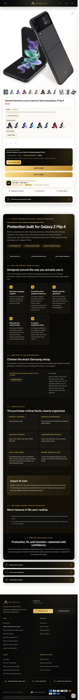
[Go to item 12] (73, 92)
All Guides (6, 659)
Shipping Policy (45, 630)
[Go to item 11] (67, 92)
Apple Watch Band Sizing (11, 670)
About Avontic (44, 659)
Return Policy (44, 626)
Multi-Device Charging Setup (12, 673)
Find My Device (43, 611)
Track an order (45, 634)
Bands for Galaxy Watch (10, 641)
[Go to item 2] (12, 92)
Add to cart (39, 168)
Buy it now (39, 175)
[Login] (60, 3)
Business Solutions (46, 663)
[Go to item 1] (5, 92)
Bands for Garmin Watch (10, 645)
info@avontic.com (37, 603)
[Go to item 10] (61, 92)
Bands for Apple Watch (10, 637)
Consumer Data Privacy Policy (49, 666)
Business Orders (63, 611)
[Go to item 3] (18, 92)
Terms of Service (45, 670)
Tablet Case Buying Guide (11, 666)
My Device (6, 623)
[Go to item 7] (42, 92)
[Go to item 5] (30, 92)
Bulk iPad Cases (8, 634)
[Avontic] (11, 602)
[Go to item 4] (24, 92)
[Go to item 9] (55, 92)
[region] (39, 48)
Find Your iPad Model (9, 663)
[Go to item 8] (49, 92)
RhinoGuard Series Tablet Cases (13, 630)
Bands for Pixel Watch (10, 648)
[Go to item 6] (36, 92)
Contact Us (43, 623)
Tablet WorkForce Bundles (12, 626)
